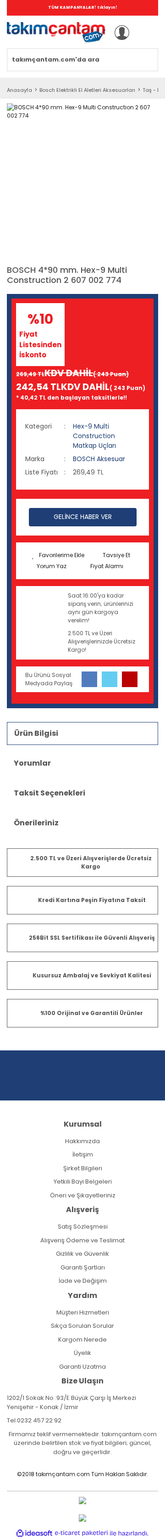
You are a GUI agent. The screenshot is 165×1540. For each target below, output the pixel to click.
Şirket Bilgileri (82, 1168)
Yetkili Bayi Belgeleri (83, 1181)
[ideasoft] (34, 1533)
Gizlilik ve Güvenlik (82, 1253)
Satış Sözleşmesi (83, 1226)
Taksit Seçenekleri (49, 793)
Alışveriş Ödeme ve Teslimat (82, 1240)
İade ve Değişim (83, 1280)
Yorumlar (32, 763)
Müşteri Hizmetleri (82, 1312)
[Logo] (56, 33)
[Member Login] (122, 32)
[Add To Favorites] (58, 555)
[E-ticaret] (81, 1533)
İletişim (82, 1154)
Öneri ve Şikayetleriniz (83, 1195)
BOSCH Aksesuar (99, 458)
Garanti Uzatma (82, 1366)
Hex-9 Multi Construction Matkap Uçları (94, 436)
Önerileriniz (36, 823)
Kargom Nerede (82, 1339)
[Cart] (146, 32)
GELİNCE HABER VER (83, 516)
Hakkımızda (82, 1141)
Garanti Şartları (82, 1267)
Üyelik (82, 1352)
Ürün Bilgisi (36, 733)
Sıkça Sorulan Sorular (82, 1325)
